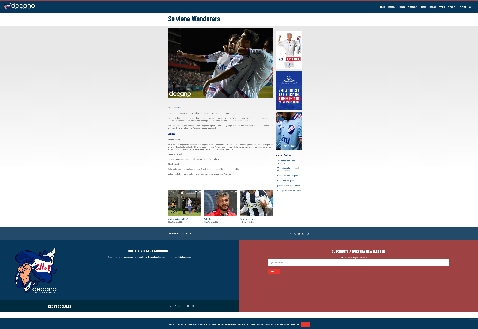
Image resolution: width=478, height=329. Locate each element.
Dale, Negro (209, 219)
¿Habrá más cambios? (178, 219)
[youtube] (188, 306)
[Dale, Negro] (220, 203)
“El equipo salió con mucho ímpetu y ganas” (288, 169)
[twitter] (170, 306)
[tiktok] (184, 306)
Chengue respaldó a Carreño (289, 191)
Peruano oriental (247, 219)
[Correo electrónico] (307, 233)
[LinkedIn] (299, 233)
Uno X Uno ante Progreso (287, 176)
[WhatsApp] (303, 233)
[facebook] (166, 306)
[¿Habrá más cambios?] (184, 203)
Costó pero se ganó (285, 181)
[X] (294, 233)
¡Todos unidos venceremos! (289, 186)
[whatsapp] (179, 306)
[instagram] (175, 306)
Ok (305, 324)
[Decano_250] (289, 113)
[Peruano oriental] (256, 203)
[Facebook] (290, 233)
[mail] (193, 306)
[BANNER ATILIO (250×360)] (289, 31)
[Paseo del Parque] (289, 72)
